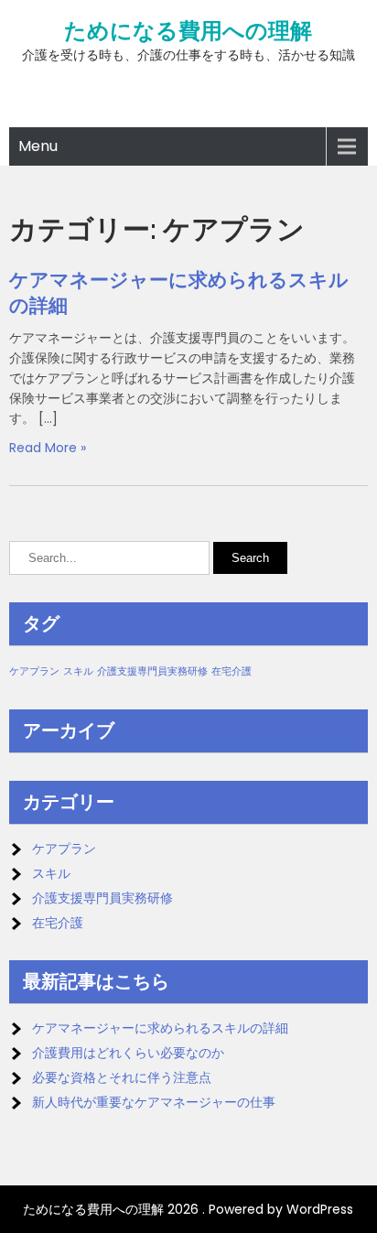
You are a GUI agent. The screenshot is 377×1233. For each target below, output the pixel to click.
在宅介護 (231, 671)
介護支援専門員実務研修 (152, 671)
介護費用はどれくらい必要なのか (128, 1053)
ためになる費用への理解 (188, 31)
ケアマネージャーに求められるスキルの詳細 (160, 1028)
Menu (38, 146)
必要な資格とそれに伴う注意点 (121, 1077)
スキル (78, 671)
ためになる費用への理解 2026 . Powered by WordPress (188, 1209)
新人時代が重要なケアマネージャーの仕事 (153, 1102)
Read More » (47, 447)
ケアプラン (34, 671)
